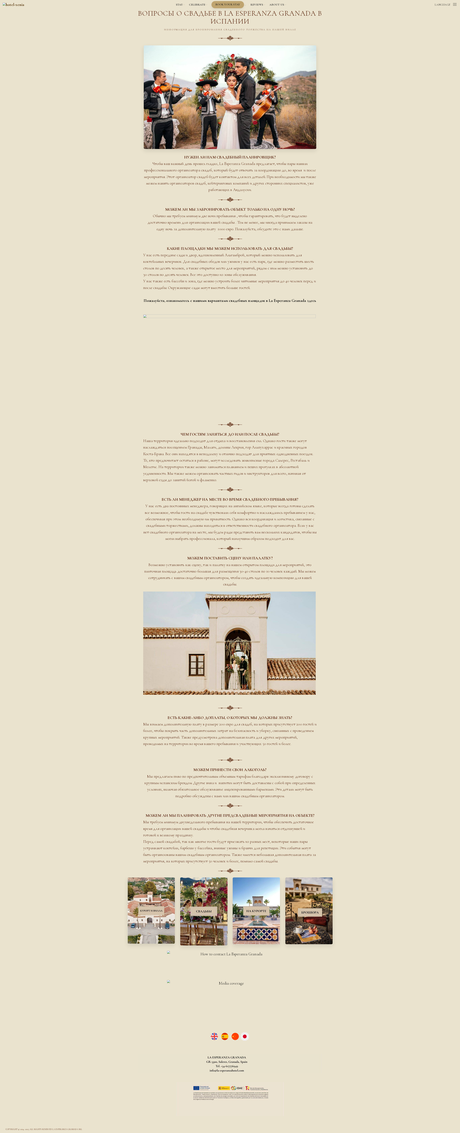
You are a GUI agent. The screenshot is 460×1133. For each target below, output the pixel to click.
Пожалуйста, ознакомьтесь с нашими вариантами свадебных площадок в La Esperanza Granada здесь (230, 300)
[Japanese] (244, 1036)
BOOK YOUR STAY (227, 4)
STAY (179, 4)
